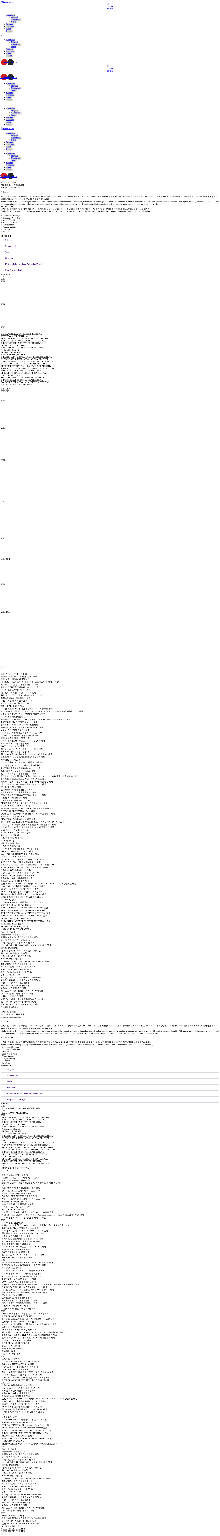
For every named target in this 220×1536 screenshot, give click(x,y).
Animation (10, 15)
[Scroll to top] (2, 1533)
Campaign (10, 26)
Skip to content (7, 2)
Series (13, 22)
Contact (9, 31)
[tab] (110, 240)
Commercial (16, 19)
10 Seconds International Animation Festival (24, 264)
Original (14, 17)
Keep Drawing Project (14, 270)
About (8, 29)
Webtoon (9, 24)
